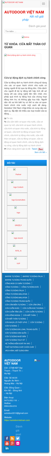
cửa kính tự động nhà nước (22, 135)
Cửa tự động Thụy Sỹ (15, 340)
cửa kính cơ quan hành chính (29, 125)
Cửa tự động (36, 322)
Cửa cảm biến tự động (15, 304)
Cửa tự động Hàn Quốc (16, 333)
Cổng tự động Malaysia (16, 294)
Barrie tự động (12, 276)
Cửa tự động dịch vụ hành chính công (24, 77)
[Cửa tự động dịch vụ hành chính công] (25, 65)
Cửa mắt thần (29, 315)
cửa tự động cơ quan (26, 138)
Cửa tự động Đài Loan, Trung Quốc (21, 329)
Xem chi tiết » (41, 152)
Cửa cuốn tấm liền (13, 312)
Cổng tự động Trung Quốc (17, 301)
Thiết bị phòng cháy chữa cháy (19, 347)
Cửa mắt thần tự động (15, 319)
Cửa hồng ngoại (12, 315)
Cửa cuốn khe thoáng (33, 308)
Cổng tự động (11, 287)
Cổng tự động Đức (30, 287)
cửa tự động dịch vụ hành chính (26, 145)
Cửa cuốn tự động (34, 312)
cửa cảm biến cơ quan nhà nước (21, 121)
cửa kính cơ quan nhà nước (16, 128)
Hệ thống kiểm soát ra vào (17, 343)
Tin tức (10, 118)
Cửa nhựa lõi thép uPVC (16, 322)
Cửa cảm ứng (35, 304)
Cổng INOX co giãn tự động (17, 283)
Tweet (34, 148)
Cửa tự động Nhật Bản (15, 336)
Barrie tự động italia (33, 276)
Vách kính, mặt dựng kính (17, 350)
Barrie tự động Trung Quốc (18, 280)
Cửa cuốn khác (12, 308)
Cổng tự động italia (14, 290)
